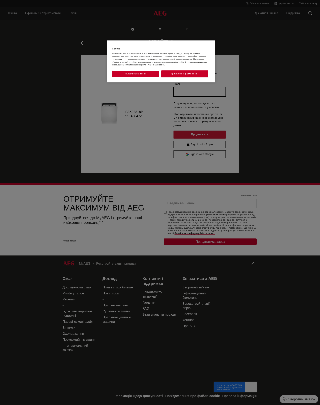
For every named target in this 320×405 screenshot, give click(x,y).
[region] (161, 61)
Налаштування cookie (135, 74)
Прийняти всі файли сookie (184, 74)
